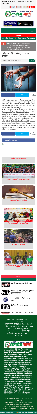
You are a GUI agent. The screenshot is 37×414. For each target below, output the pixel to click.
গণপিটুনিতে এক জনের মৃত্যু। (18, 244)
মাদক (15, 47)
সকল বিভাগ (10, 49)
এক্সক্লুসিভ (21, 45)
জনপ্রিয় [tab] (18, 279)
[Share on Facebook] (8, 95)
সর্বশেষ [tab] (18, 276)
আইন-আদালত (14, 45)
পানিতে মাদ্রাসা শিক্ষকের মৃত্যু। (19, 38)
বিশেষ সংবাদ (10, 47)
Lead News (20, 43)
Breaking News (11, 43)
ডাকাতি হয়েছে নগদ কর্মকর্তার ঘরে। (22, 283)
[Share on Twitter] (22, 95)
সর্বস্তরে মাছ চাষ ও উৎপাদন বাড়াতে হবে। (18, 179)
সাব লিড (16, 49)
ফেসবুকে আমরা (5, 314)
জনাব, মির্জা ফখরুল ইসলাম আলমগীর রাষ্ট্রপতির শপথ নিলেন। (18, 266)
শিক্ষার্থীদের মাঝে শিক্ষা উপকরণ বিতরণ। (18, 223)
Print (32, 60)
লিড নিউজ (20, 47)
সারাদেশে (21, 49)
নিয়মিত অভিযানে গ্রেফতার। (18, 158)
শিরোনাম (26, 47)
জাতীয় (27, 45)
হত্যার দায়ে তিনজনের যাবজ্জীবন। (18, 200)
